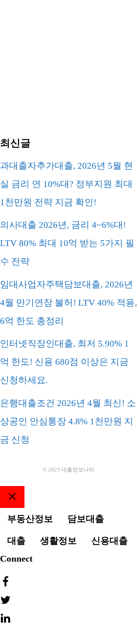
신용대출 (109, 541)
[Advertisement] (68, 68)
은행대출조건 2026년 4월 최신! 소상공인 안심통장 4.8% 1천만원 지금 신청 (68, 421)
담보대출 (86, 519)
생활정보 (58, 541)
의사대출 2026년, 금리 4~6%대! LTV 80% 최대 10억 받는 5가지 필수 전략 (67, 243)
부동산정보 (30, 519)
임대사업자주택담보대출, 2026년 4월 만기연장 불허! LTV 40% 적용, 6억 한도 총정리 (68, 302)
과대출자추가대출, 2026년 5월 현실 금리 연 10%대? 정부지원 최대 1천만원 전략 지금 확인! (66, 184)
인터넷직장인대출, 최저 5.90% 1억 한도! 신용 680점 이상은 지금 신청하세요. (64, 362)
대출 (16, 541)
